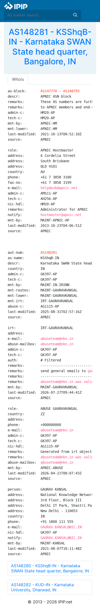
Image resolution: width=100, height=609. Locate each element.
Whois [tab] (18, 79)
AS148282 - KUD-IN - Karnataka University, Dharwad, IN (42, 587)
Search (75, 15)
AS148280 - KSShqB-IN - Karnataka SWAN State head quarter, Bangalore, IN (50, 568)
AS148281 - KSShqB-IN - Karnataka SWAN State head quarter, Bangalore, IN (50, 46)
